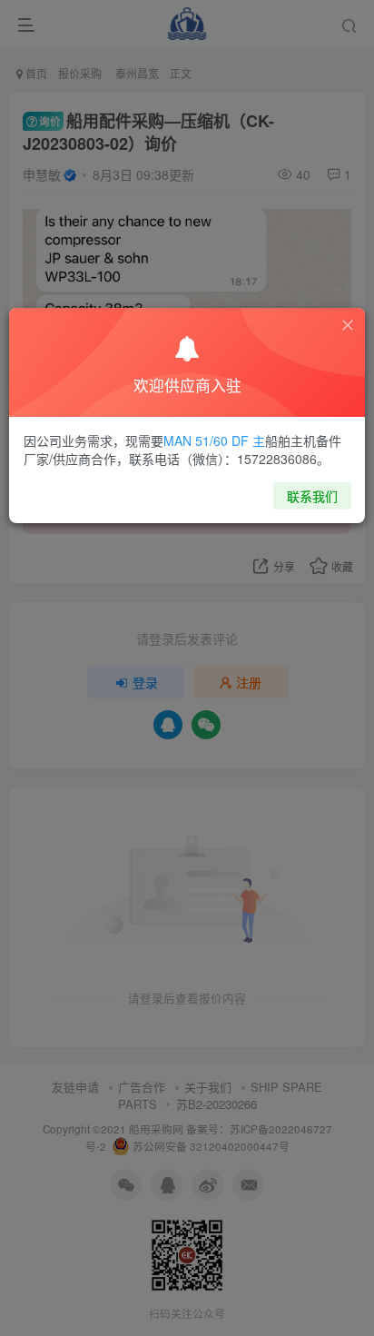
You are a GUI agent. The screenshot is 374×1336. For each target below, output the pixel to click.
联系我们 (312, 496)
